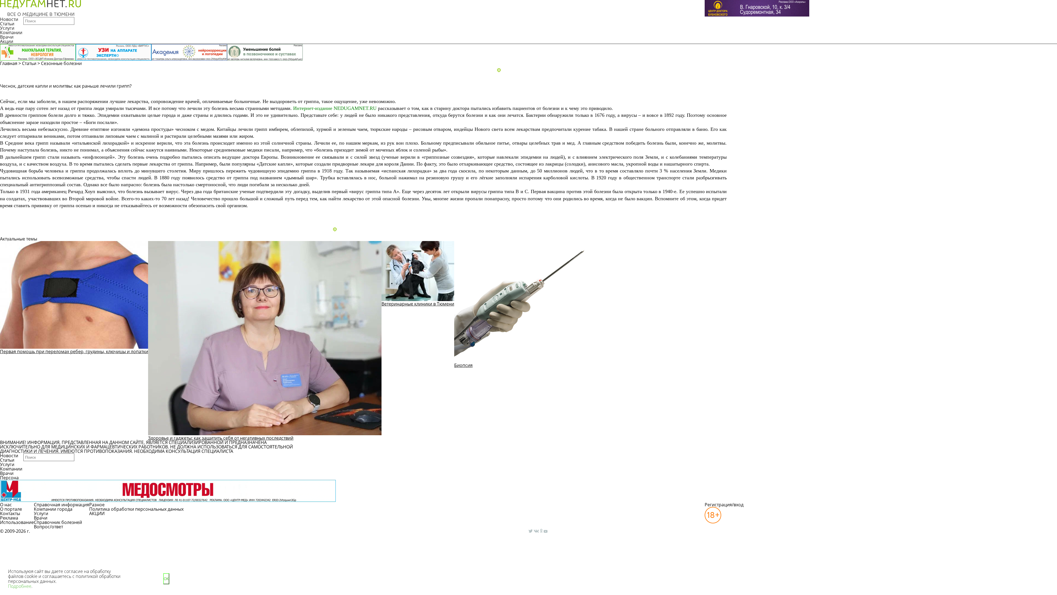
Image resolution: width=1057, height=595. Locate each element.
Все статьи (17, 214)
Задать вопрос (813, 93)
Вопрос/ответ (48, 527)
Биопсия (463, 365)
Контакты (10, 513)
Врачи (6, 37)
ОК (166, 579)
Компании (11, 32)
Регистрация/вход (724, 504)
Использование (17, 522)
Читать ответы (855, 93)
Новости (9, 19)
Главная (8, 63)
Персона (9, 478)
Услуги (7, 28)
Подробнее (19, 586)
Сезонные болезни (61, 63)
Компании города (53, 509)
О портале (11, 509)
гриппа (311, 101)
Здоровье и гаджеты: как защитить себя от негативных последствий (220, 438)
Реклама (9, 518)
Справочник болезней (58, 522)
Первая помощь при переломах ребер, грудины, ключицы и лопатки (74, 351)
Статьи (7, 24)
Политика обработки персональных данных (136, 509)
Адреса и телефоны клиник (531, 70)
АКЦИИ (97, 513)
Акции (6, 41)
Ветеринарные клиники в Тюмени (418, 304)
